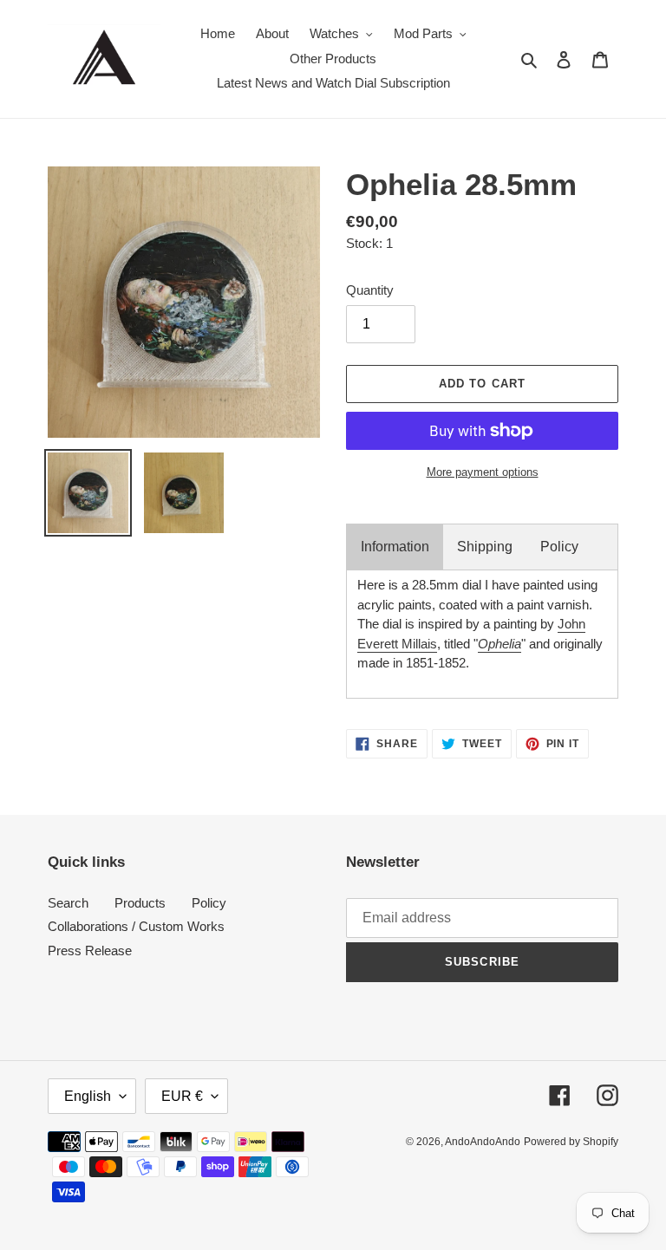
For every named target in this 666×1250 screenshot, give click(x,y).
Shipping (485, 546)
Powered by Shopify (571, 1142)
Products (140, 902)
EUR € (182, 1096)
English (87, 1096)
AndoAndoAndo (482, 1142)
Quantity (370, 290)
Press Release (90, 950)
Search (68, 902)
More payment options (483, 472)
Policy (559, 546)
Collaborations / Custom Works (136, 926)
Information (395, 546)
